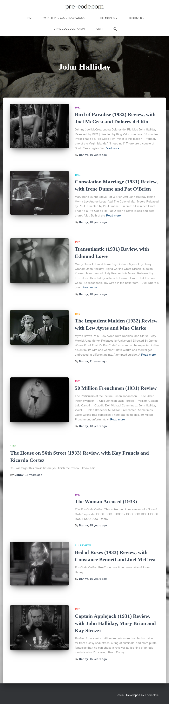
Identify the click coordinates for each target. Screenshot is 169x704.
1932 (78, 107)
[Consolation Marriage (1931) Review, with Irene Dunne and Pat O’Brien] (39, 193)
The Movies (107, 18)
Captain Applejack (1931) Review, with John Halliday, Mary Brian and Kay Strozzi (115, 623)
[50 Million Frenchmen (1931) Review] (39, 399)
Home (29, 18)
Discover (135, 18)
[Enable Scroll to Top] (161, 696)
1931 (78, 174)
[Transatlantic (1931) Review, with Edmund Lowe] (39, 260)
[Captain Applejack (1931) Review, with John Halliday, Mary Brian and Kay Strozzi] (39, 627)
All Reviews (83, 545)
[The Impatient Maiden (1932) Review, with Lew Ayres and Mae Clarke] (39, 327)
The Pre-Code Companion (67, 28)
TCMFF (99, 28)
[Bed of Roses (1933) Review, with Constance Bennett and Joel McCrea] (39, 563)
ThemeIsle (152, 695)
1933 (13, 446)
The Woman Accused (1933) (106, 501)
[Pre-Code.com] (84, 7)
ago (98, 154)
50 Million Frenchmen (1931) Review (116, 388)
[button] (87, 17)
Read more (112, 148)
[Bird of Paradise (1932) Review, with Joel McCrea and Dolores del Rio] (39, 126)
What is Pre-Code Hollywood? (64, 17)
